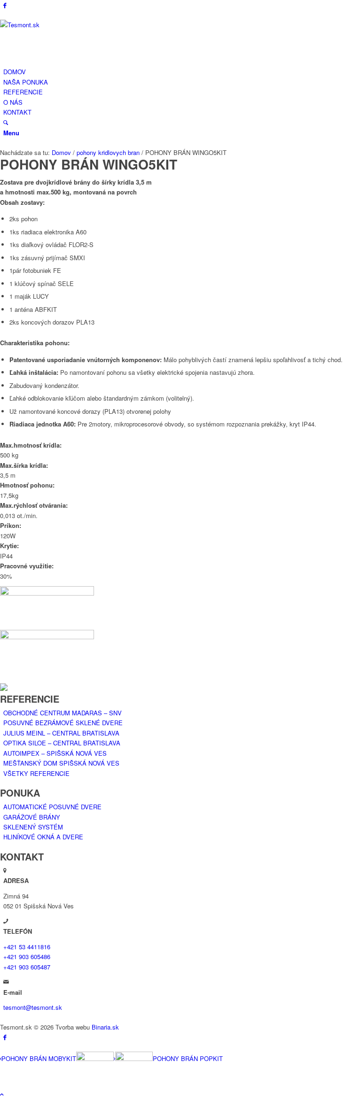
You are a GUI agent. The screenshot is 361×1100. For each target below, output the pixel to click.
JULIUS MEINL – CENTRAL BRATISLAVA (61, 732)
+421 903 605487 (26, 966)
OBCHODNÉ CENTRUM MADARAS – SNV (62, 712)
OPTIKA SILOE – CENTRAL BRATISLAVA (61, 742)
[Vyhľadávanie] (5, 122)
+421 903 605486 (26, 956)
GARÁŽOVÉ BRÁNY (31, 817)
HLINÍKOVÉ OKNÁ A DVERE (43, 836)
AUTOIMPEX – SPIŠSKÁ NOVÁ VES (55, 753)
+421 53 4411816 (26, 946)
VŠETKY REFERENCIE (36, 773)
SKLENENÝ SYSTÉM (33, 826)
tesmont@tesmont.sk (32, 1007)
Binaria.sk (105, 1027)
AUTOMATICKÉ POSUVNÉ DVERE (52, 806)
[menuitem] (182, 72)
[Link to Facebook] (5, 4)
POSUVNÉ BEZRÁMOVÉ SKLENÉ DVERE (63, 722)
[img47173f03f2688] (180, 631)
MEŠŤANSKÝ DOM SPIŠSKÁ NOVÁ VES (61, 763)
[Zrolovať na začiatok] (2, 1094)
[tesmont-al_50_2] (70, 24)
